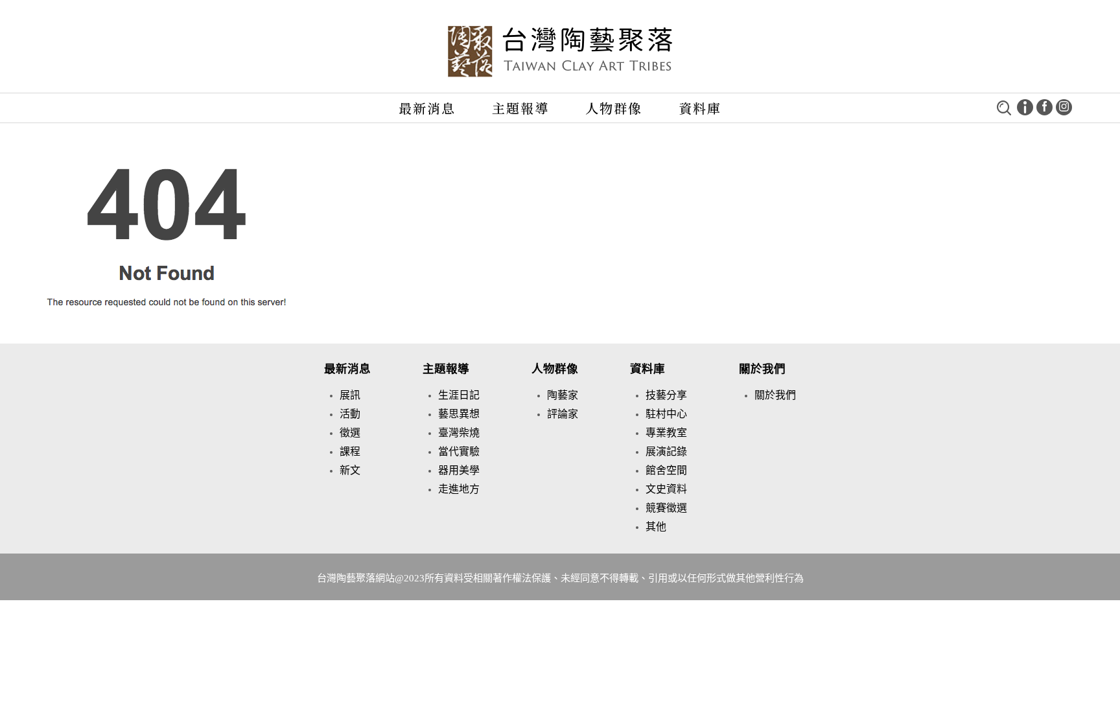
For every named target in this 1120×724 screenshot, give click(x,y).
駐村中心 (666, 413)
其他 (656, 526)
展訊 (350, 395)
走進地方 (459, 489)
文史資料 (666, 489)
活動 (350, 413)
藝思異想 (459, 413)
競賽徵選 (666, 507)
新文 (350, 470)
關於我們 (762, 368)
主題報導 (520, 108)
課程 (350, 451)
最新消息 (427, 108)
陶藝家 (562, 395)
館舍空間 (666, 470)
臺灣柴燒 (459, 432)
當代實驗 (459, 451)
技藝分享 (666, 395)
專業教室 (666, 432)
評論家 (562, 413)
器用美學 (459, 470)
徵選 (350, 432)
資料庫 (700, 108)
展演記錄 (666, 451)
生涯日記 (459, 395)
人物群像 (613, 108)
